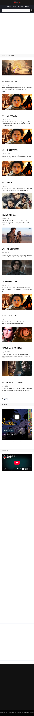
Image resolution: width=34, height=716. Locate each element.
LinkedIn (20, 6)
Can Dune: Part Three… (10, 281)
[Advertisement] (17, 31)
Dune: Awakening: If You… (11, 81)
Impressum (19, 712)
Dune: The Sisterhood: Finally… (13, 382)
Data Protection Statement (28, 712)
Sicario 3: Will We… (9, 214)
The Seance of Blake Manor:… (10, 435)
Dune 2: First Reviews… (10, 150)
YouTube (27, 6)
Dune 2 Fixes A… (7, 182)
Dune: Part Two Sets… (9, 115)
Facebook (8, 6)
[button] (14, 442)
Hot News (4, 404)
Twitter (14, 6)
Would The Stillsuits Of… (11, 249)
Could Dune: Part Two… (10, 315)
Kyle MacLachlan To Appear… (12, 348)
